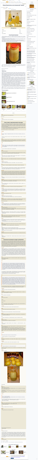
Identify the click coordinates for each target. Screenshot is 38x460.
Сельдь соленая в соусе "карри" (30, 72)
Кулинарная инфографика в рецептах (31, 41)
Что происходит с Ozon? (29, 16)
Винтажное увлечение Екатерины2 (30, 28)
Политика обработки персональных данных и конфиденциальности (19, 459)
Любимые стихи (28, 22)
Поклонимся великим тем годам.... (30, 42)
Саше (12, 0)
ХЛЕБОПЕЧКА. (4, 0)
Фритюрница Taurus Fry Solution (30, 60)
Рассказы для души (29, 38)
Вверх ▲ (28, 459)
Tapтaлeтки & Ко (28, 32)
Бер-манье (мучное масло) (30, 100)
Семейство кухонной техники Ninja (30, 59)
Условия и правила (12, 459)
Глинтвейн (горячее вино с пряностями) (31, 65)
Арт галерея (28, 45)
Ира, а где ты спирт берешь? (13, 116)
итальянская (14, 9)
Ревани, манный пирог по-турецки (30, 68)
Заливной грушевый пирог (30, 79)
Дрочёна (28, 35)
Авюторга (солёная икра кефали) (31, 101)
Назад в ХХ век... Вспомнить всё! (30, 31)
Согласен (12, 458)
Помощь (10, 459)
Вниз (1, 7)
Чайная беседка (28, 12)
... (5, 7)
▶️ (8, 8)
